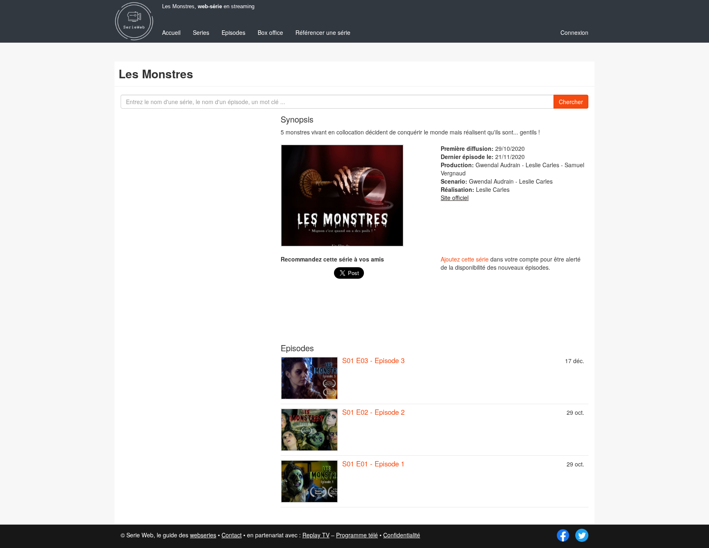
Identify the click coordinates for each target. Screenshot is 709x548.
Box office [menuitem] (270, 32)
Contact (232, 535)
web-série (210, 6)
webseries (203, 535)
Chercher (571, 102)
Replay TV (315, 535)
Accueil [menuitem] (171, 32)
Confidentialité (401, 535)
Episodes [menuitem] (233, 32)
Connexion (574, 32)
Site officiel (455, 197)
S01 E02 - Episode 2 (373, 412)
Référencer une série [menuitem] (322, 32)
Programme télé (357, 535)
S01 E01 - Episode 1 (373, 463)
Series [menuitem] (201, 32)
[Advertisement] (434, 315)
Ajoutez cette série (465, 259)
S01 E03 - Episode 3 (373, 360)
